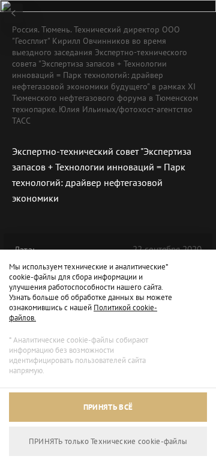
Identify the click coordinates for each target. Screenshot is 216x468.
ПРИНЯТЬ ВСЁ (108, 407)
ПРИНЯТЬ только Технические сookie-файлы (108, 441)
